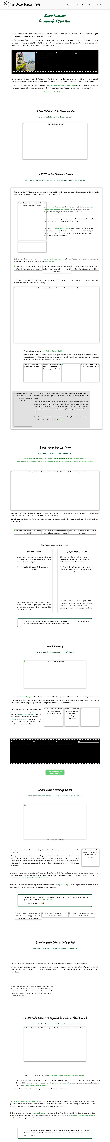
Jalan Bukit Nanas (38, 458)
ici (66, 236)
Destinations (81, 5)
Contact (100, 5)
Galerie (91, 5)
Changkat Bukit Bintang (25, 714)
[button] (13, 269)
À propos (70, 5)
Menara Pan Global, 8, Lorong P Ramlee (66, 458)
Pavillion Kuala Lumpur (18, 719)
